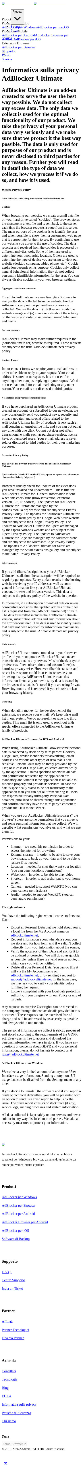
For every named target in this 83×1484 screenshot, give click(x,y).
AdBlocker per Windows (19, 1197)
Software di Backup (16, 1239)
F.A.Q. (7, 1272)
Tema (5, 1436)
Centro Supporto (13, 1280)
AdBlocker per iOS (27, 39)
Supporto (17, 26)
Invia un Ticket (12, 1288)
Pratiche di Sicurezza (16, 1413)
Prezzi (15, 30)
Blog (5, 1388)
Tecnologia (9, 1379)
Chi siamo (9, 1421)
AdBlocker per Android (18, 35)
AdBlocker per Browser (18, 47)
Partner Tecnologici (15, 1330)
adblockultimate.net (24, 935)
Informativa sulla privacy (19, 1404)
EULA (7, 1396)
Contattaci (9, 1371)
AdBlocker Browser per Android (25, 1222)
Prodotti (17, 11)
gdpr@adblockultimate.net (20, 1054)
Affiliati (7, 1321)
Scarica (7, 59)
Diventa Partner (13, 1338)
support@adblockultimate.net (31, 979)
